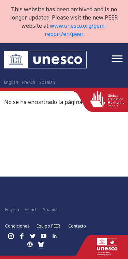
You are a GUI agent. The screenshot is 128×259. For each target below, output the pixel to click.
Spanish (47, 82)
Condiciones (17, 226)
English (11, 82)
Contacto (77, 226)
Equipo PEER (48, 226)
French (28, 82)
